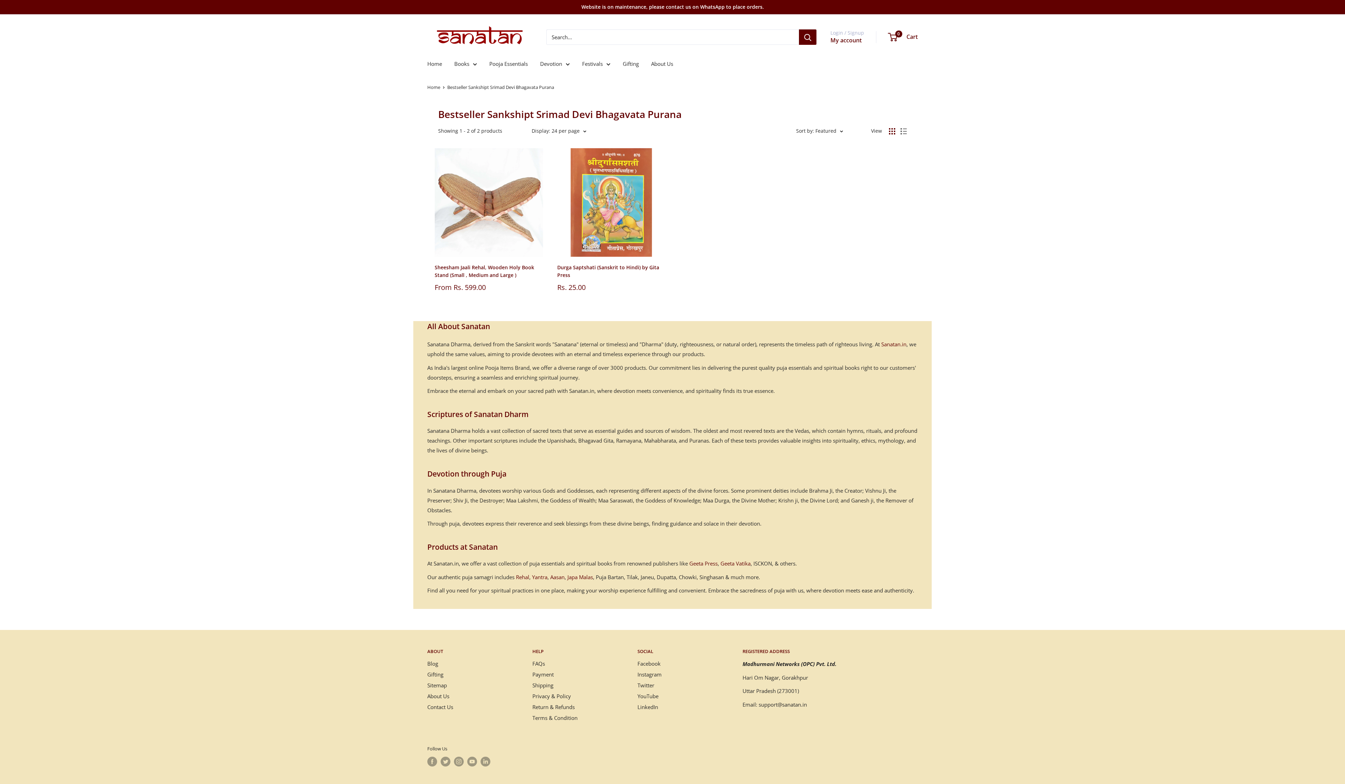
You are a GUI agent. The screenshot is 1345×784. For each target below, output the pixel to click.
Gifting (631, 63)
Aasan (557, 577)
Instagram (649, 674)
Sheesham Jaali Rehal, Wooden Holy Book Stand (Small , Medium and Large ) (484, 271)
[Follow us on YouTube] (472, 761)
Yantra (539, 577)
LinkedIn (647, 706)
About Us (662, 63)
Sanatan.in (893, 344)
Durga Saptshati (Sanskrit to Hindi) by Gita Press (608, 271)
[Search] (807, 37)
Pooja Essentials (508, 63)
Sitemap (437, 685)
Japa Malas (580, 577)
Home (434, 63)
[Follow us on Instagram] (459, 761)
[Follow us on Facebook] (432, 761)
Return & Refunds (553, 706)
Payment (543, 674)
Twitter (645, 685)
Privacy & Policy (551, 696)
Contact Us (440, 706)
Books (461, 63)
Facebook (649, 663)
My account (846, 40)
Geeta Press (703, 563)
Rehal (522, 577)
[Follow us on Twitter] (445, 761)
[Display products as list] (904, 131)
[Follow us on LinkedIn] (485, 761)
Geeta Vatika (735, 563)
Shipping (542, 685)
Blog (432, 663)
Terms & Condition (555, 717)
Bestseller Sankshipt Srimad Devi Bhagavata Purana (500, 87)
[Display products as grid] (892, 131)
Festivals (592, 63)
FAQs (538, 663)
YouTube (647, 696)
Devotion (551, 63)
